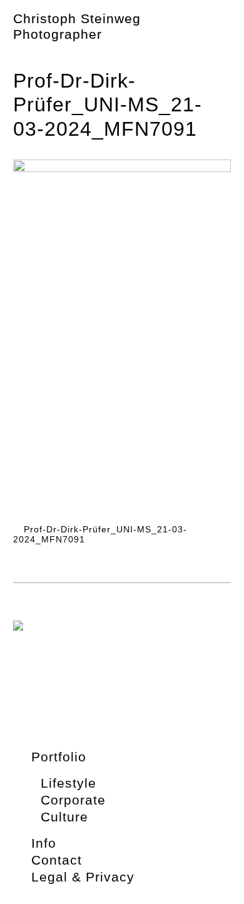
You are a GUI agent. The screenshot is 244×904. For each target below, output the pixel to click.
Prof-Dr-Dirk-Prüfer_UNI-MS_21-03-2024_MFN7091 (100, 534)
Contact (56, 860)
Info (43, 843)
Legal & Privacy (83, 877)
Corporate (73, 800)
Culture (64, 817)
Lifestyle (68, 783)
